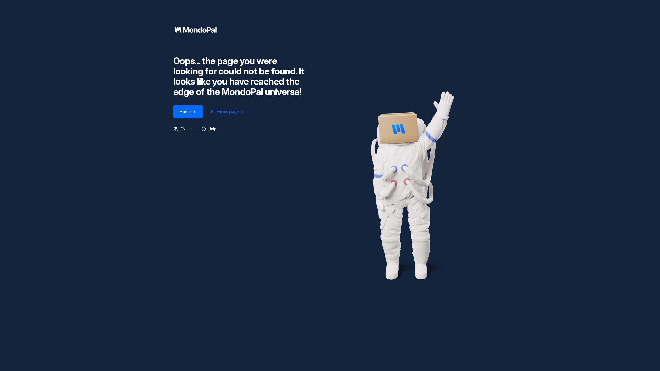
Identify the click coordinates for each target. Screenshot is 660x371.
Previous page (225, 111)
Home (185, 111)
